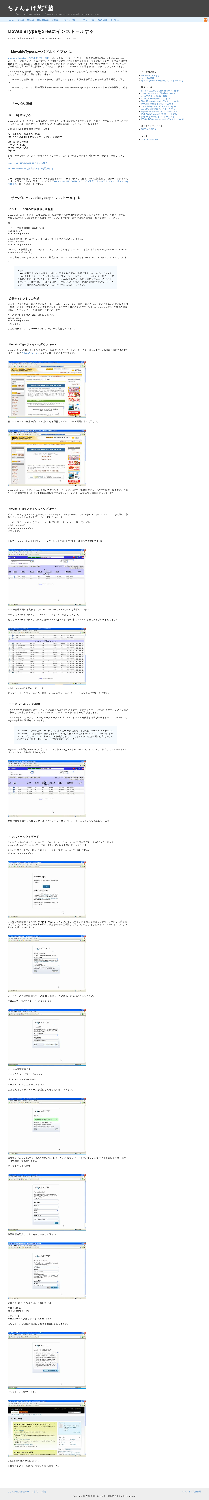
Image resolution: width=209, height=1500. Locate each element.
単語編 (20, 20)
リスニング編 (68, 20)
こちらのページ (29, 353)
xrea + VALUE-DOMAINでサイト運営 (28, 163)
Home (11, 20)
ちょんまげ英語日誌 (191, 1491)
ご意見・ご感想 (39, 1491)
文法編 (55, 20)
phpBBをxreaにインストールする (158, 116)
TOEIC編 (102, 20)
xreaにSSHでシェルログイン (155, 98)
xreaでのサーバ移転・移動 (154, 96)
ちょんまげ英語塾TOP (18, 1491)
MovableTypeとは (150, 75)
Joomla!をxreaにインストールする (158, 106)
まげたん (114, 20)
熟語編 (30, 20)
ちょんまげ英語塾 (31, 8)
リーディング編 (86, 20)
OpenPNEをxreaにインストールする (159, 111)
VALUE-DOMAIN (149, 139)
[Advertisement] (162, 48)
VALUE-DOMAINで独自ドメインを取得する (31, 168)
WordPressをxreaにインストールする (160, 101)
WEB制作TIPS (148, 129)
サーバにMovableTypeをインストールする (162, 81)
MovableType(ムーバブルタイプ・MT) (28, 58)
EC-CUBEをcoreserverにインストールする (162, 119)
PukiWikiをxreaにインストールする (159, 114)
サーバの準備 (147, 78)
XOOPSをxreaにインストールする (158, 109)
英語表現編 (43, 20)
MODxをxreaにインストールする (157, 104)
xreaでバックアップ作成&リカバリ (158, 93)
